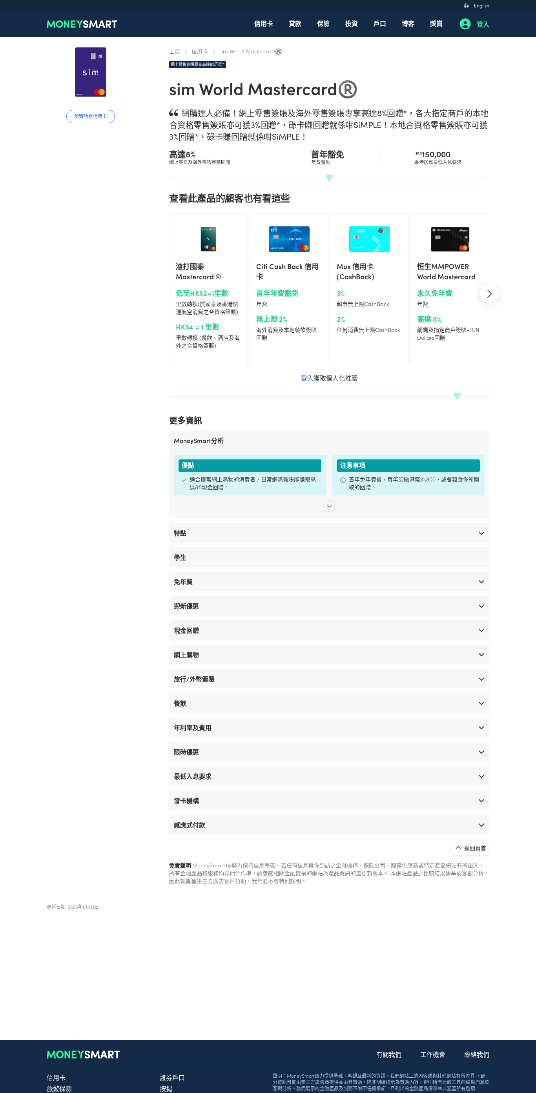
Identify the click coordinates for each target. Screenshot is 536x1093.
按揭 (166, 1088)
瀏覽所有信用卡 (90, 116)
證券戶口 (172, 1077)
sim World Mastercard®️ (250, 51)
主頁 (174, 51)
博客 (408, 23)
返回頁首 (474, 848)
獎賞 (436, 23)
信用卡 (263, 23)
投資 (351, 23)
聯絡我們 (476, 1054)
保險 (323, 23)
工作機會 (432, 1054)
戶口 (380, 23)
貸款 (295, 23)
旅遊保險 (59, 1088)
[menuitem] (263, 24)
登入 (483, 24)
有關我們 (388, 1054)
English (481, 5)
